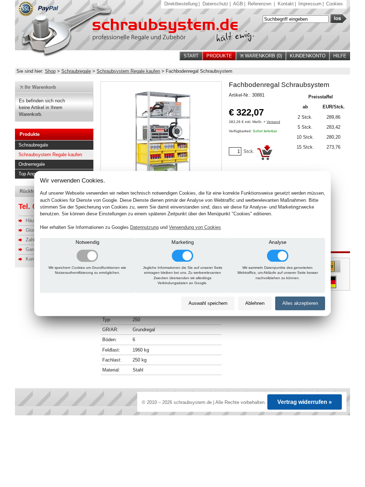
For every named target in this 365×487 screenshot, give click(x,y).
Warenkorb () (262, 55)
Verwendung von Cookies (195, 227)
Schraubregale (76, 71)
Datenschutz (215, 3)
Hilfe (339, 55)
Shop (50, 71)
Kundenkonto (307, 55)
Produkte (219, 55)
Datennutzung (144, 227)
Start (191, 55)
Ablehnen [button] (254, 303)
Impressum (310, 3)
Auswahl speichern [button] (208, 303)
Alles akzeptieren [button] (300, 303)
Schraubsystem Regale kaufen (128, 71)
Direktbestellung (180, 3)
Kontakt (286, 3)
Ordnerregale (32, 164)
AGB (238, 3)
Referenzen (259, 3)
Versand (273, 122)
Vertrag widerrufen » (304, 402)
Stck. (249, 151)
